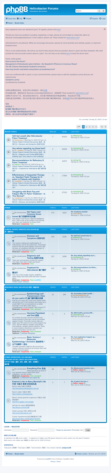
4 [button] (92, 126)
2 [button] (86, 126)
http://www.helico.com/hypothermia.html (26, 418)
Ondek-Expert (17, 282)
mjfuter (17, 164)
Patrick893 (77, 339)
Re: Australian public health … (82, 293)
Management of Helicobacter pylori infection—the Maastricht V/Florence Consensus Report (41, 64)
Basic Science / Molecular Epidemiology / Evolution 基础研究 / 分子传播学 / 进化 (28, 340)
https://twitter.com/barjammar (22, 394)
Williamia (76, 136)
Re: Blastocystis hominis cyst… (83, 368)
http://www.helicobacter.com (22, 413)
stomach (37, 309)
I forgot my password (63, 430)
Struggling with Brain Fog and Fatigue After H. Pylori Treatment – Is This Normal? (28, 194)
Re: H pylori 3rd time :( (79, 381)
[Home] (17, 9)
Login (6, 427)
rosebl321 (18, 181)
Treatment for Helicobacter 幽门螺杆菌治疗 (29, 270)
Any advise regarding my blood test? (28, 148)
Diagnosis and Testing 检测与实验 (31, 154)
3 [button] (89, 126)
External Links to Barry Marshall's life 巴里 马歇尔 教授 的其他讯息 (29, 383)
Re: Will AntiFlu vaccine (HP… (82, 313)
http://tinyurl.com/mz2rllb (20, 407)
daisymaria (77, 148)
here (59, 30)
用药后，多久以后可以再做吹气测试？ (20, 114)
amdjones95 (66, 448)
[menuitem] (19, 18)
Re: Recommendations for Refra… (84, 267)
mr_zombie (18, 150)
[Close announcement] (105, 29)
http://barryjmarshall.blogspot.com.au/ (25, 388)
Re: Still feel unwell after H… (82, 236)
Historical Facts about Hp (31, 378)
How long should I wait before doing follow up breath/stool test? (30, 69)
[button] (78, 127)
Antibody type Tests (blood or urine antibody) (28, 156)
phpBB (48, 459)
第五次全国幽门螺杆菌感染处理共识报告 (21, 112)
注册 (45, 90)
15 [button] (102, 126)
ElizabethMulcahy (80, 295)
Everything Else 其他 (36, 368)
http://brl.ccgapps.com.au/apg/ (23, 402)
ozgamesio (18, 198)
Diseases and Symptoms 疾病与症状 (32, 144)
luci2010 (37, 280)
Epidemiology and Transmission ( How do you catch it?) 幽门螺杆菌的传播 (28, 296)
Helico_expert (78, 370)
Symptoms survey (12, 80)
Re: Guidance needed (79, 212)
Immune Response (28, 333)
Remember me (77, 430)
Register (16, 427)
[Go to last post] (81, 136)
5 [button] (96, 126)
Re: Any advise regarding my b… (83, 255)
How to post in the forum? (15, 61)
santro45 (76, 213)
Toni (32, 224)
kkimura (26, 282)
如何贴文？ (9, 106)
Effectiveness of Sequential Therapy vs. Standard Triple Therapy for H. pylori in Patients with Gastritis (28, 177)
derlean (76, 160)
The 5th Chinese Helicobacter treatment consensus (25, 67)
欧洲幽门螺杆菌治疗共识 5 (15, 109)
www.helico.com (72, 38)
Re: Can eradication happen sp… (83, 337)
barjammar (25, 224)
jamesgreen (77, 314)
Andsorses (18, 140)
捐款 (68, 98)
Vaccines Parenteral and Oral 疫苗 (36, 314)
